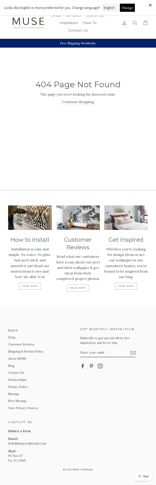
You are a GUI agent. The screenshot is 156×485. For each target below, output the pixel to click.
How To (89, 23)
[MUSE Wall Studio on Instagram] (100, 365)
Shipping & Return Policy (25, 351)
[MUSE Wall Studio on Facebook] (82, 365)
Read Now (78, 287)
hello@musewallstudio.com (27, 443)
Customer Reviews (21, 344)
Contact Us (78, 30)
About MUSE (17, 358)
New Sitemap (17, 401)
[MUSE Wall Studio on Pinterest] (91, 365)
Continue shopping (78, 102)
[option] (78, 43)
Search (13, 330)
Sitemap (13, 394)
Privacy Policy (18, 387)
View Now (30, 286)
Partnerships (17, 380)
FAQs (11, 337)
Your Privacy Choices (23, 408)
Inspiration (69, 23)
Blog (11, 366)
